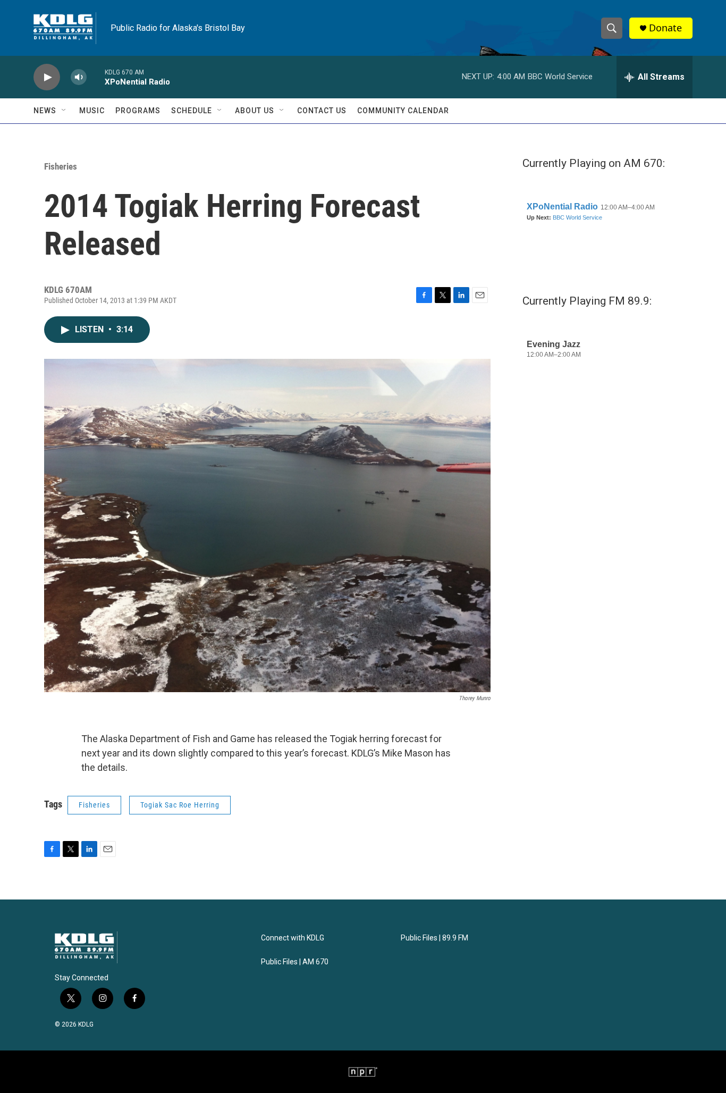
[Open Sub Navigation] (64, 110)
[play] (46, 77)
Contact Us (322, 110)
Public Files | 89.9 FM (434, 938)
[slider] (95, 76)
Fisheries (60, 166)
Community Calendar (403, 110)
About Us (254, 110)
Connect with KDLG (292, 938)
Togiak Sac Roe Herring (180, 805)
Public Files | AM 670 (294, 962)
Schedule (191, 110)
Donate (665, 27)
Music (92, 110)
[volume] (79, 77)
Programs (138, 110)
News (44, 110)
